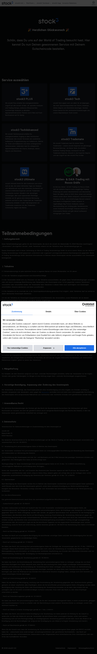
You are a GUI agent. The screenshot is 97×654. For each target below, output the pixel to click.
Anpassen (47, 348)
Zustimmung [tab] (17, 312)
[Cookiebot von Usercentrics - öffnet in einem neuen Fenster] (84, 304)
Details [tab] (48, 312)
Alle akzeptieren (79, 348)
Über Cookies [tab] (80, 312)
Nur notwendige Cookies (17, 348)
